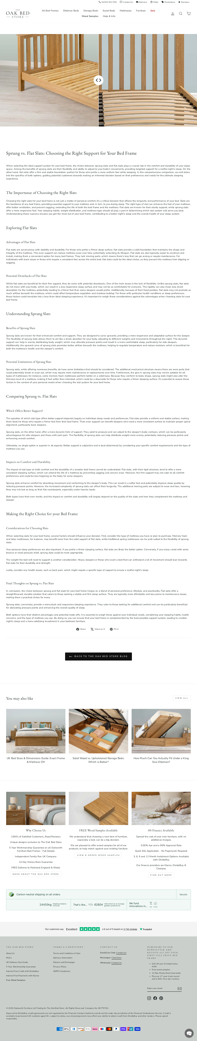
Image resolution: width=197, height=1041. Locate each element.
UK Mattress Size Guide (17, 962)
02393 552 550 (107, 2)
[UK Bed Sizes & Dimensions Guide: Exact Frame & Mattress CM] (35, 731)
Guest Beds (109, 10)
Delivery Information (62, 957)
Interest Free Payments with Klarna (22, 975)
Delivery (141, 2)
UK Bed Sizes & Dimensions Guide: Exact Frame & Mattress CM (36, 760)
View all (182, 698)
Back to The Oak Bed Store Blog (100, 656)
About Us (10, 953)
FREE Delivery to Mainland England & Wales (35, 867)
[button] (189, 1033)
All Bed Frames (50, 10)
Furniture (141, 10)
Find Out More (161, 875)
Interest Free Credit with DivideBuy (22, 971)
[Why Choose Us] (35, 808)
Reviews (183, 2)
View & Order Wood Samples (98, 855)
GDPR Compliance (61, 971)
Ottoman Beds (71, 10)
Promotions (168, 2)
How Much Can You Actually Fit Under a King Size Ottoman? (161, 760)
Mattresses (126, 10)
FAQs (154, 2)
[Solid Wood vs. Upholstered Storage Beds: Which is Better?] (98, 731)
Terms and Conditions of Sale (66, 953)
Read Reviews (52, 836)
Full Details (48, 850)
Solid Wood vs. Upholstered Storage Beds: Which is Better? (98, 760)
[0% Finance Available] (161, 808)
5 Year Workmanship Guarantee (21, 966)
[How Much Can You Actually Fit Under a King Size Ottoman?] (161, 731)
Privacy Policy (59, 966)
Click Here (116, 957)
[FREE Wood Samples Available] (98, 808)
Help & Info (109, 16)
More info (183, 894)
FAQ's (9, 957)
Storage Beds (90, 10)
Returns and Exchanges (64, 962)
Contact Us (126, 2)
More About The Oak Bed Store (36, 874)
